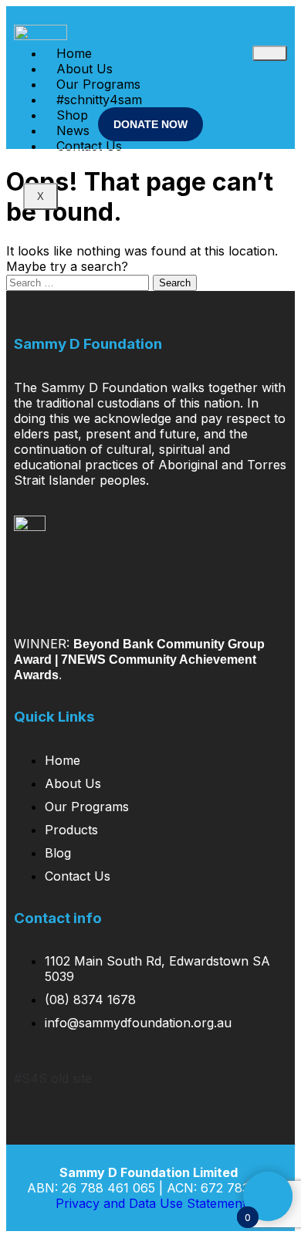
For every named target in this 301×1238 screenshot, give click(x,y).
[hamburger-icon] (269, 53)
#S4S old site (53, 1078)
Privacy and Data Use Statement (151, 1203)
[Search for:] (79, 281)
